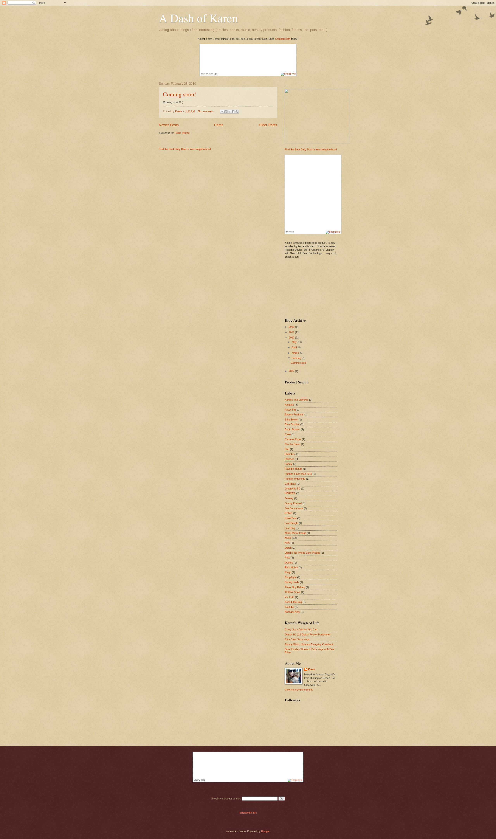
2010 (292, 337)
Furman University (295, 478)
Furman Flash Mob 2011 (298, 473)
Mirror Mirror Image (295, 533)
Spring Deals (292, 582)
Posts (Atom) (182, 132)
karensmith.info (248, 812)
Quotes (289, 562)
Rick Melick (291, 567)
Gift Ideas (290, 483)
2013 (292, 326)
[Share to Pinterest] (237, 112)
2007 (292, 371)
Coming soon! (179, 94)
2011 (292, 332)
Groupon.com (282, 38)
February (297, 358)
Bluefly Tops (199, 780)
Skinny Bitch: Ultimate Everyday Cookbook (309, 644)
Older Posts (268, 125)
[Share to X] (229, 112)
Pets (287, 557)
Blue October (292, 424)
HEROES (290, 493)
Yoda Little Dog (293, 602)
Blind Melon (291, 419)
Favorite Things (293, 468)
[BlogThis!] (226, 112)
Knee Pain (290, 518)
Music (288, 537)
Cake (288, 434)
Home (218, 125)
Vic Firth (289, 597)
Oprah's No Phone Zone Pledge (302, 552)
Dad (287, 449)
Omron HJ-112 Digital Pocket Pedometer (307, 634)
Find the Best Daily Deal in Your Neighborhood (185, 149)
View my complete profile (299, 689)
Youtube (289, 607)
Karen (311, 669)
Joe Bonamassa (294, 508)
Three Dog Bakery (295, 587)
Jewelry (289, 498)
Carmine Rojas (293, 439)
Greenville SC (292, 488)
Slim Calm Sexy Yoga (297, 639)
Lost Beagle (291, 523)
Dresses (290, 231)
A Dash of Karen (198, 18)
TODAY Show (292, 592)
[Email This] (222, 112)
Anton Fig (290, 409)
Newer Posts (169, 125)
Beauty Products (294, 414)
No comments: (206, 111)
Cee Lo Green (292, 444)
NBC (287, 542)
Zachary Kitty (292, 611)
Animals (289, 404)
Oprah (288, 547)
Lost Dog (290, 528)
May (294, 342)
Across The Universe (296, 399)
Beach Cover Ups (209, 74)
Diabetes (290, 454)
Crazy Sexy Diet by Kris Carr (301, 629)
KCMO (288, 513)
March (296, 352)
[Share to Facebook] (233, 112)
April (295, 347)
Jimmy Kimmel (293, 503)
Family (288, 464)
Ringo (288, 572)
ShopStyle (290, 577)
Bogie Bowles (292, 429)
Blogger (265, 831)
